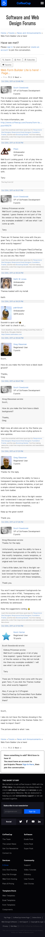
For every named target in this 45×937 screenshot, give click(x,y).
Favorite (7, 65)
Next (17, 77)
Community (29, 860)
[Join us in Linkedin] (39, 821)
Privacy (5, 926)
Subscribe (30, 60)
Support (27, 865)
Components (7, 909)
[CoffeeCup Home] (24, 3)
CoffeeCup (7, 834)
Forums (11, 33)
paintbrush (18, 307)
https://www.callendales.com (11, 334)
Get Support (23, 922)
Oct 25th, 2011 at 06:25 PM (12, 301)
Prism (15, 149)
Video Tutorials (30, 870)
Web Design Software (9, 922)
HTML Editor (7, 787)
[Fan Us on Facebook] (27, 821)
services (32, 790)
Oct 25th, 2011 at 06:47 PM (12, 381)
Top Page (7, 917)
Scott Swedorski (20, 87)
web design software (16, 790)
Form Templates (8, 905)
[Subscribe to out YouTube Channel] (33, 821)
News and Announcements (29, 33)
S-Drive (5, 865)
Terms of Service (24, 932)
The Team (6, 839)
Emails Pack (28, 839)
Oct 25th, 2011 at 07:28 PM (12, 522)
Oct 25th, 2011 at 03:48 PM (12, 81)
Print (18, 60)
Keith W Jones (19, 279)
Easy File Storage (9, 874)
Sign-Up (32, 811)
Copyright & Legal (37, 922)
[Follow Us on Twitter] (21, 821)
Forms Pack (28, 844)
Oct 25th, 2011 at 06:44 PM (12, 338)
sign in (10, 47)
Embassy (27, 874)
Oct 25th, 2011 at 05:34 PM (12, 143)
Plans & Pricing (8, 884)
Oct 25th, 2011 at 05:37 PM (12, 190)
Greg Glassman (20, 344)
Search (7, 60)
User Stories (29, 884)
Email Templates (8, 900)
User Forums (29, 879)
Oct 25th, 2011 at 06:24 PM (12, 273)
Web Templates (8, 896)
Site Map (14, 926)
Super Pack (28, 848)
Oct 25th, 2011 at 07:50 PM (12, 626)
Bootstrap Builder (22, 134)
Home (3, 33)
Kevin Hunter (19, 632)
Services (6, 860)
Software (28, 834)
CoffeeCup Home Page (21, 917)
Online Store (36, 917)
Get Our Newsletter (10, 848)
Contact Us (7, 853)
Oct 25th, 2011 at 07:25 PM (12, 451)
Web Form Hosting (9, 879)
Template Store (9, 891)
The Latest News (9, 844)
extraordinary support (25, 796)
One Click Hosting (9, 870)
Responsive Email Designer (21, 132)
